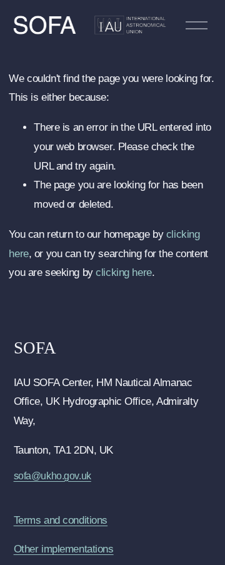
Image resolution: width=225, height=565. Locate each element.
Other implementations (64, 549)
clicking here (123, 272)
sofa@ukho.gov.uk (52, 476)
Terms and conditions (61, 520)
